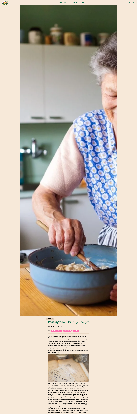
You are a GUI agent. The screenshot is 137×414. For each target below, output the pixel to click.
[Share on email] (58, 326)
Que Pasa (76, 330)
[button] (134, 3)
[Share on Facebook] (51, 326)
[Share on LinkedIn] (54, 326)
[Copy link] (61, 326)
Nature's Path (67, 330)
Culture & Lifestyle (56, 330)
